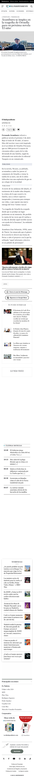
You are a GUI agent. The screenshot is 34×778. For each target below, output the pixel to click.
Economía (20, 11)
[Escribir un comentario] (18, 129)
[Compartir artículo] (3, 129)
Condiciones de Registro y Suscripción (17, 769)
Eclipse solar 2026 (8, 689)
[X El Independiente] (4, 759)
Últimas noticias (14, 1)
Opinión (4, 11)
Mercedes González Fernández (12, 709)
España (12, 11)
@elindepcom (6, 123)
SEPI (3, 692)
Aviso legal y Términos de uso (17, 766)
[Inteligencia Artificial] (9, 731)
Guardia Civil (6, 704)
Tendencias (15, 17)
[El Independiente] (17, 6)
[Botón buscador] (31, 6)
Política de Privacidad (17, 764)
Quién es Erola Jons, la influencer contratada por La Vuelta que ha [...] (19, 471)
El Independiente (8, 119)
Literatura (6, 17)
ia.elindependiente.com (10, 735)
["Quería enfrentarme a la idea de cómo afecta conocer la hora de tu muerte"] (17, 256)
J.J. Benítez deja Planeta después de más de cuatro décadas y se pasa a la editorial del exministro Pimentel (21, 333)
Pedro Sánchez (6, 701)
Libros (5, 284)
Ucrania (32, 1)
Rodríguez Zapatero (8, 698)
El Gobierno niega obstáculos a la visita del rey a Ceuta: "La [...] (20, 452)
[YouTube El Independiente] (14, 759)
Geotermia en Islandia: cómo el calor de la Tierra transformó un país (19, 480)
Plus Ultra (5, 695)
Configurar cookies (23, 771)
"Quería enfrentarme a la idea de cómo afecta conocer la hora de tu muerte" (17, 268)
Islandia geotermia (24, 1)
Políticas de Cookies (11, 771)
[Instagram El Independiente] (19, 759)
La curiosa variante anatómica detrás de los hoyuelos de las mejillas (18, 490)
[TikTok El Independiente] (30, 759)
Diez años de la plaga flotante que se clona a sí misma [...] (19, 462)
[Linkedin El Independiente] (25, 759)
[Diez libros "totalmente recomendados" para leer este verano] (7, 357)
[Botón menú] (3, 6)
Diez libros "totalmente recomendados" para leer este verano (21, 358)
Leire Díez (5, 707)
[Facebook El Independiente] (8, 759)
